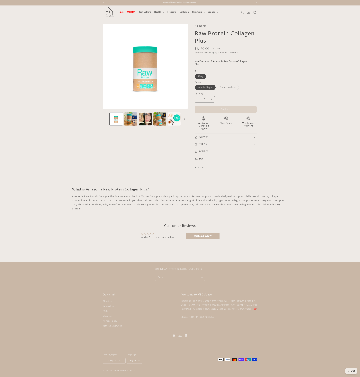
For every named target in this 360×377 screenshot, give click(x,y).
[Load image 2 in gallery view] (130, 119)
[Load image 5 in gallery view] (174, 119)
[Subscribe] (202, 277)
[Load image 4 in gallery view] (159, 119)
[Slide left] (106, 119)
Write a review (203, 236)
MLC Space (114, 370)
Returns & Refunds (112, 326)
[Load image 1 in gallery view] (116, 119)
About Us (107, 301)
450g (202, 77)
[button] (159, 12)
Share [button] (201, 167)
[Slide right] (185, 119)
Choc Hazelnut (229, 88)
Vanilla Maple (207, 88)
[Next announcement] (256, 2)
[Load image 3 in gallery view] (145, 119)
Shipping (213, 53)
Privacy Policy (110, 321)
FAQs (105, 311)
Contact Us (108, 306)
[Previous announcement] (104, 2)
